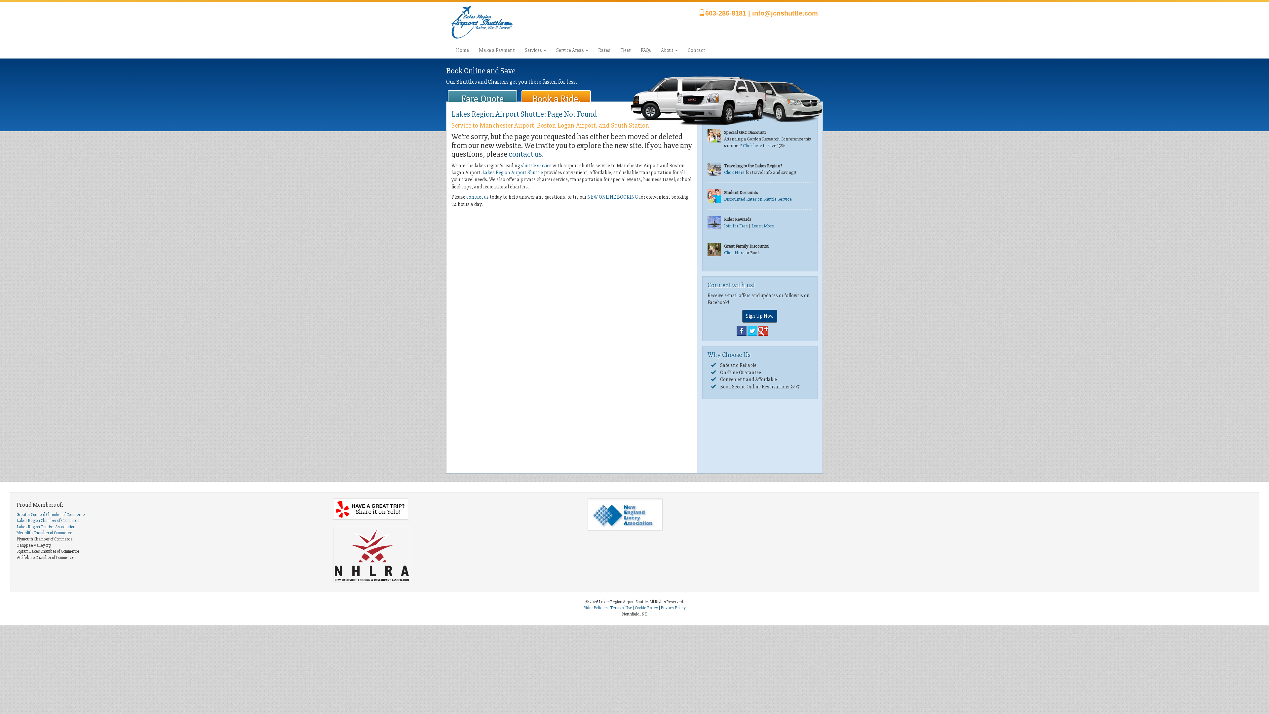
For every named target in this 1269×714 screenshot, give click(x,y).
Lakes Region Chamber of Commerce (48, 520)
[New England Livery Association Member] (710, 514)
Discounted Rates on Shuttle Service (758, 199)
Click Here (734, 172)
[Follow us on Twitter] (752, 331)
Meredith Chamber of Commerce (44, 533)
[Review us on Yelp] (455, 509)
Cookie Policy (646, 608)
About (667, 50)
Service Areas (570, 50)
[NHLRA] (455, 554)
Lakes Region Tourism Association (46, 527)
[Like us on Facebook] (742, 331)
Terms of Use (621, 608)
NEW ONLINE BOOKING (612, 197)
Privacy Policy (673, 608)
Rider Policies (595, 608)
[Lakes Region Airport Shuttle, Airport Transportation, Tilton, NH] (621, 552)
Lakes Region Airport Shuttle (512, 173)
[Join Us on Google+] (763, 331)
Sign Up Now (760, 316)
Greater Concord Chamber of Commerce (51, 514)
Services (534, 50)
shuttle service (536, 166)
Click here (752, 145)
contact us (525, 154)
